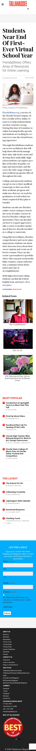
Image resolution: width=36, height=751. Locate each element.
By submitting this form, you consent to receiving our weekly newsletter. (17, 599)
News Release (13, 458)
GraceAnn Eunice (14, 503)
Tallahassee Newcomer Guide (12, 670)
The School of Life (14, 483)
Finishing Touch (13, 518)
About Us (6, 634)
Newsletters (7, 639)
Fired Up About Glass (15, 416)
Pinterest (6, 696)
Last (4, 577)
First (4, 569)
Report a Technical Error (10, 665)
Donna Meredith (13, 418)
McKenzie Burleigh (14, 485)
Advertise (6, 637)
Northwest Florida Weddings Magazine (15, 683)
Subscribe (6, 652)
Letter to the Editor (9, 662)
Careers (5, 654)
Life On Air (17, 350)
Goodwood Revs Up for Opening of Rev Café (16, 426)
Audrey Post (12, 429)
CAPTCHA (7, 607)
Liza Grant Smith (14, 512)
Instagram (6, 693)
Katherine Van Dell (14, 521)
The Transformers (17, 324)
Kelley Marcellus (14, 494)
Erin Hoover (12, 410)
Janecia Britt (26, 443)
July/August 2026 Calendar (18, 501)
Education (17, 289)
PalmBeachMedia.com (10, 711)
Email (9, 583)
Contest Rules (7, 644)
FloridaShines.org (10, 113)
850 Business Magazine (10, 680)
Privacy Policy (7, 647)
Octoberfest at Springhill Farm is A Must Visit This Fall (17, 405)
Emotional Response (15, 509)
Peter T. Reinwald (14, 443)
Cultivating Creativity (15, 492)
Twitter (5, 691)
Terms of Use (7, 642)
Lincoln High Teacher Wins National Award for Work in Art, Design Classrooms (18, 438)
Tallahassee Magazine (18, 3)
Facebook (6, 688)
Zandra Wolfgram (10, 78)
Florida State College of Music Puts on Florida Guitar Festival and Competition (17, 452)
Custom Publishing (9, 649)
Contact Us (6, 660)
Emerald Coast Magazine (11, 678)
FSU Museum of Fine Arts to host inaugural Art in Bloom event (17, 378)
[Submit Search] (28, 8)
